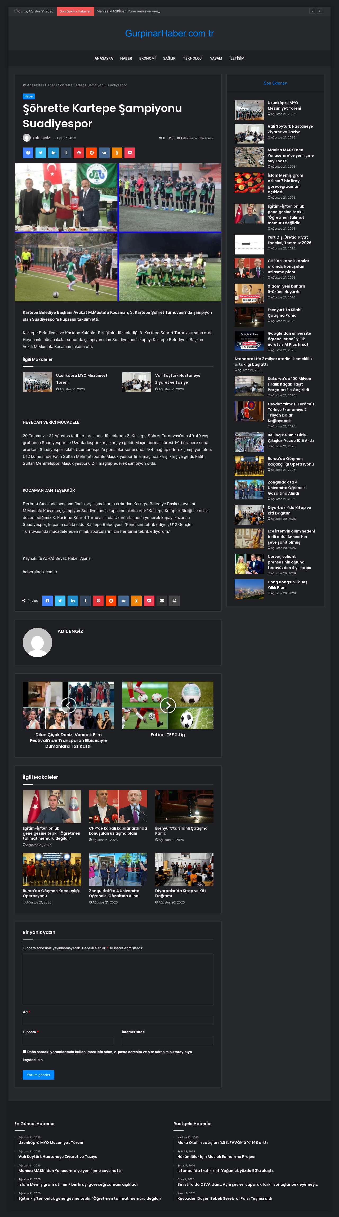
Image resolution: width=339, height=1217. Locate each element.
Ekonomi (147, 58)
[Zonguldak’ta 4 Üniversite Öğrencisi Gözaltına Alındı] (118, 869)
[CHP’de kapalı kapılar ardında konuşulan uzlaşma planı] (118, 806)
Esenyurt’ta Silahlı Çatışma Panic (181, 831)
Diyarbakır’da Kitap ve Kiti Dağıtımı (180, 893)
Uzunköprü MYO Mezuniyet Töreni (284, 105)
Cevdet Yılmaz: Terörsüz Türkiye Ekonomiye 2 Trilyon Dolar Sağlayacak (291, 412)
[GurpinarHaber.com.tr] (169, 33)
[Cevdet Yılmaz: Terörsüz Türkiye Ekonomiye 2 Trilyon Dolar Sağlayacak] (249, 411)
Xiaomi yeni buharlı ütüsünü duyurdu (286, 289)
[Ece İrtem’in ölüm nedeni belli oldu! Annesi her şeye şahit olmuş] (249, 538)
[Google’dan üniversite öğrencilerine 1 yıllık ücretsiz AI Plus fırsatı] (249, 341)
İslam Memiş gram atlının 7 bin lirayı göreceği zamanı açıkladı (285, 184)
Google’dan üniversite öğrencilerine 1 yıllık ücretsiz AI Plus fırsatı (289, 339)
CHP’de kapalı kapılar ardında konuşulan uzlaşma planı (118, 831)
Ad (26, 1012)
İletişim (237, 58)
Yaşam (216, 58)
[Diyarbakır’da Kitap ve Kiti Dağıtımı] (184, 869)
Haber (126, 58)
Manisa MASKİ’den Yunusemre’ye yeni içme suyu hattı (141, 11)
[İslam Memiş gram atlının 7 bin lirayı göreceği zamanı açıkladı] (249, 183)
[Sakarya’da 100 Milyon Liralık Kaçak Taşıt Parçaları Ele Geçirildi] (249, 386)
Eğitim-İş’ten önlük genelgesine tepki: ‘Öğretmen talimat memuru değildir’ (51, 833)
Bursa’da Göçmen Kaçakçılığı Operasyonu (51, 893)
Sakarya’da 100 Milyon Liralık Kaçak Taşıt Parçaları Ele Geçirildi (289, 384)
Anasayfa (104, 58)
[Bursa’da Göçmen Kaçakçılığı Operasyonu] (52, 869)
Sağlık (169, 58)
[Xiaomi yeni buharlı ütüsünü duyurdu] (249, 293)
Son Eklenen (275, 83)
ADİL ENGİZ (41, 138)
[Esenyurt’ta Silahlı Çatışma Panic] (184, 806)
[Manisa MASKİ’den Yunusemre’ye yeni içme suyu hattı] (249, 157)
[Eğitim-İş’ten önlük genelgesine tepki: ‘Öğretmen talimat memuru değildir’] (52, 806)
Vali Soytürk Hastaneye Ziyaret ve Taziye (290, 129)
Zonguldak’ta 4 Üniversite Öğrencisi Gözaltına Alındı (114, 893)
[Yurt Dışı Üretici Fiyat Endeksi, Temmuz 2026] (249, 244)
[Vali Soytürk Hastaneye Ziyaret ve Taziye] (136, 382)
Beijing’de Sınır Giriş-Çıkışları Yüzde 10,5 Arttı (291, 437)
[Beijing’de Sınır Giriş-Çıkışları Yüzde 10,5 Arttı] (249, 442)
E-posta (31, 1032)
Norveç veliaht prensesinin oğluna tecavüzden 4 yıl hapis (289, 562)
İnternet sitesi (133, 1032)
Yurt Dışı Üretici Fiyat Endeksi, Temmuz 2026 (289, 240)
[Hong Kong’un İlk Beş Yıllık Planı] (249, 589)
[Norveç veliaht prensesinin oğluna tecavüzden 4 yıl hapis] (249, 564)
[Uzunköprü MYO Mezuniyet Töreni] (37, 382)
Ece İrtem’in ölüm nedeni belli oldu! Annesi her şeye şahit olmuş (291, 537)
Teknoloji (193, 58)
